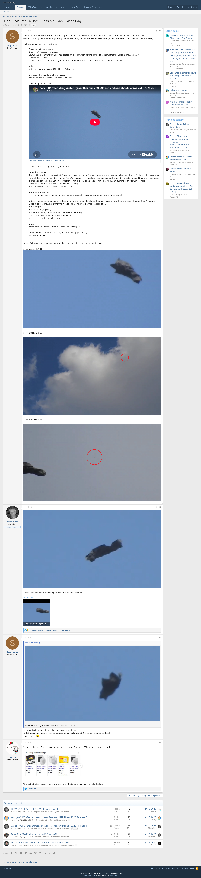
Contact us (155, 868)
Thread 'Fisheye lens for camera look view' (181, 158)
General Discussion (177, 98)
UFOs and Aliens (176, 46)
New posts (7, 11)
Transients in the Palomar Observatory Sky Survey (182, 36)
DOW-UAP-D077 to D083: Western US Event (34, 808)
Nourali (153, 845)
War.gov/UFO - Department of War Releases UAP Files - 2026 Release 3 (49, 817)
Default (8, 868)
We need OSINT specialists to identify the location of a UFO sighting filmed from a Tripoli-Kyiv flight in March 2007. (183, 55)
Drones (173, 86)
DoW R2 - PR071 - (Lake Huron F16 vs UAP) (34, 834)
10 (77, 828)
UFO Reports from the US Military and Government (50, 811)
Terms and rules (168, 868)
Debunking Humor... (179, 90)
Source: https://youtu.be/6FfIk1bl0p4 (46, 160)
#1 (160, 31)
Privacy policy (182, 868)
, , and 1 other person (49, 630)
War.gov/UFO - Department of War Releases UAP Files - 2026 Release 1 (49, 825)
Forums (20, 7)
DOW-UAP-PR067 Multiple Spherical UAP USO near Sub (40, 842)
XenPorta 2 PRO (90, 876)
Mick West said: (31, 642)
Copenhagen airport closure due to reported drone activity (183, 75)
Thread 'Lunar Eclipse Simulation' (180, 125)
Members (49, 7)
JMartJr (153, 811)
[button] (13, 7)
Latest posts (172, 30)
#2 (160, 507)
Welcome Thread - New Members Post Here (181, 103)
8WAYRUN (113, 876)
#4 (160, 742)
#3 (160, 637)
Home (8, 7)
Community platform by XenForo (100, 873)
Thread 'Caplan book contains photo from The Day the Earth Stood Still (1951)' (181, 187)
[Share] (156, 31)
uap (33, 25)
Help (192, 868)
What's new (33, 7)
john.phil (14, 837)
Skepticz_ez (9, 25)
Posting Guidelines (93, 7)
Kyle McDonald (16, 845)
